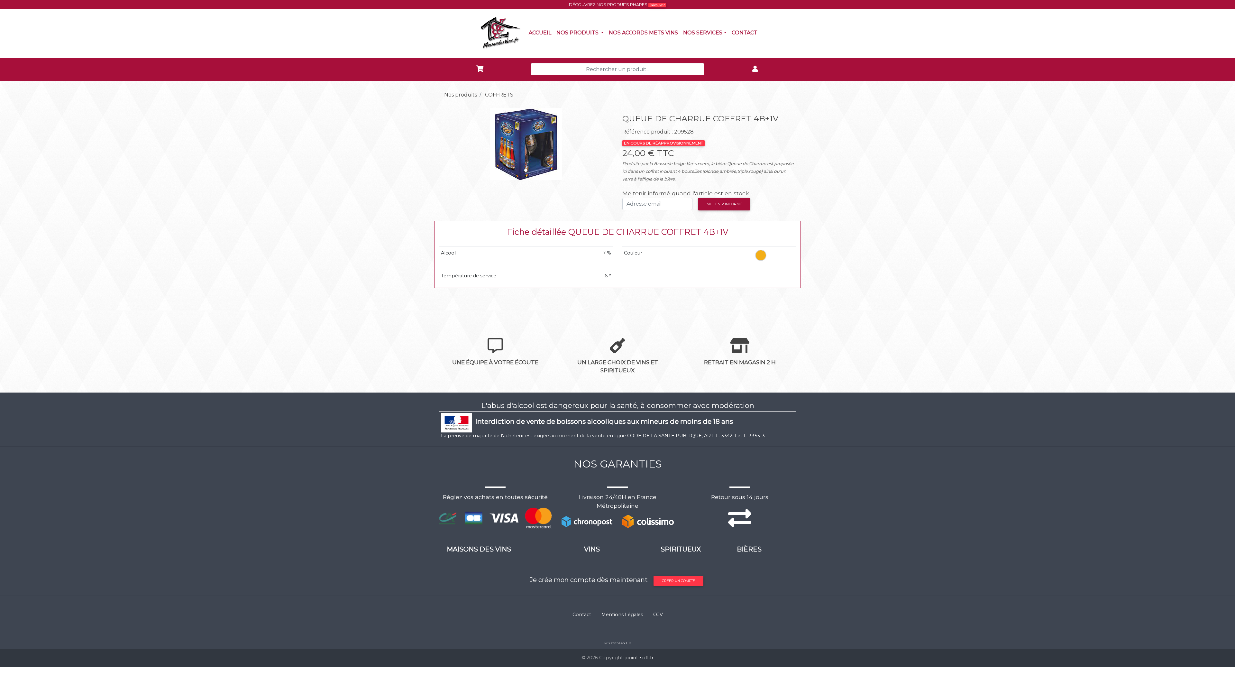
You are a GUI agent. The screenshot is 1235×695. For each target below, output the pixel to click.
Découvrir (657, 5)
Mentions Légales (622, 614)
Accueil (541, 32)
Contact (746, 32)
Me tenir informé (724, 204)
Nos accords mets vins (645, 32)
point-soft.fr (639, 658)
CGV (658, 614)
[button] (452, 144)
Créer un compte (678, 581)
